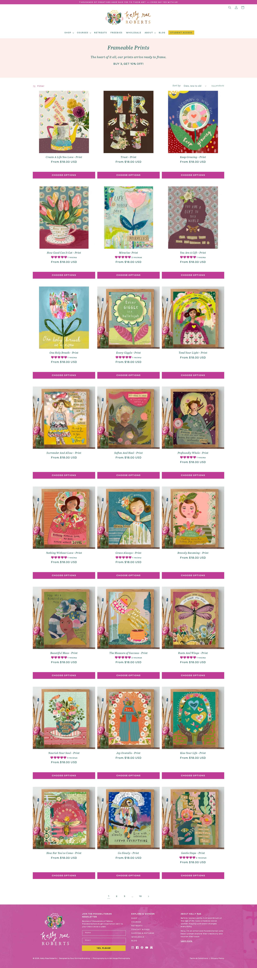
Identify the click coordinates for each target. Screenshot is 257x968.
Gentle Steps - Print (193, 853)
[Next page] (148, 896)
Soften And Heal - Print (128, 453)
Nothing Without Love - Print (64, 553)
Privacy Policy (217, 958)
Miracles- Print (128, 252)
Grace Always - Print (128, 553)
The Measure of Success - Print (128, 653)
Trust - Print (128, 157)
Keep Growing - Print (193, 157)
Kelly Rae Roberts (48, 958)
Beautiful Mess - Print (64, 653)
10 (140, 896)
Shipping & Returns (142, 933)
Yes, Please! (104, 948)
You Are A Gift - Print (193, 252)
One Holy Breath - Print (64, 352)
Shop (134, 918)
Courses (136, 922)
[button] (69, 33)
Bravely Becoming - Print (192, 553)
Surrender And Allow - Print (64, 453)
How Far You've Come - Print (64, 853)
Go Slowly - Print (128, 853)
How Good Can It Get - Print (64, 252)
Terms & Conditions (199, 958)
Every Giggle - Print (128, 352)
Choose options (64, 175)
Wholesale (137, 937)
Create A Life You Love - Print (64, 157)
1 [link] (108, 896)
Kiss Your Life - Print (193, 753)
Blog (134, 941)
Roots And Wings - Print (193, 653)
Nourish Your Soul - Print (64, 753)
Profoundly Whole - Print (193, 453)
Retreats (137, 926)
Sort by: (177, 85)
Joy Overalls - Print (128, 753)
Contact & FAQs (140, 929)
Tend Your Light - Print (193, 352)
